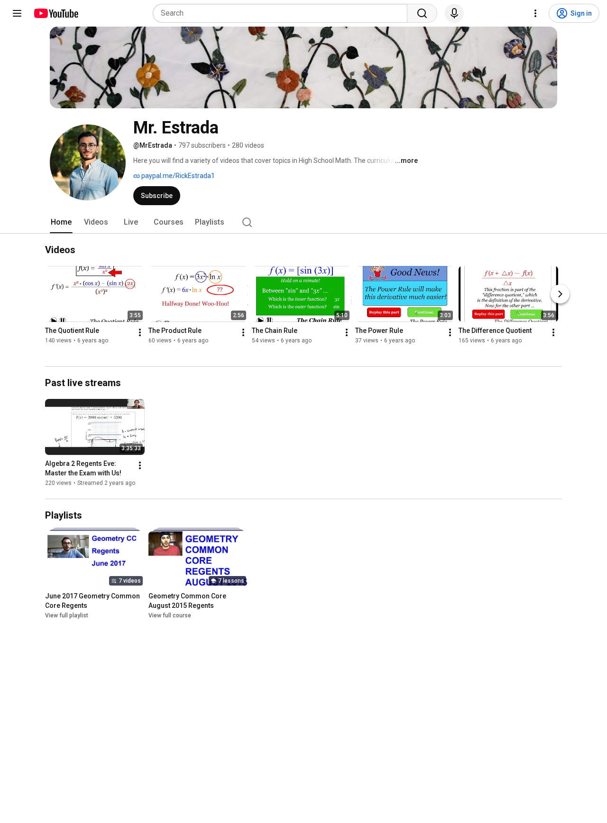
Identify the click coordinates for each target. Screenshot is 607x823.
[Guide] (17, 13)
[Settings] (535, 13)
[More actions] (139, 332)
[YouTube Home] (56, 13)
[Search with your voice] (454, 13)
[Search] (422, 13)
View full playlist (66, 615)
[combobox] (283, 13)
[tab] (61, 222)
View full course (169, 615)
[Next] (560, 294)
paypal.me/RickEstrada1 (177, 176)
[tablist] (303, 222)
